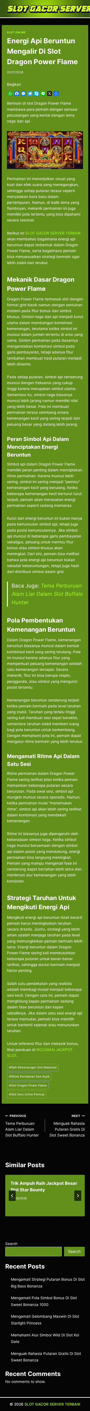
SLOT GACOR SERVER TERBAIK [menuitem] (53, 233)
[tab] (36, 1220)
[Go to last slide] (12, 1195)
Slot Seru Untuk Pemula (26, 1094)
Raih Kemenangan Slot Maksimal (33, 1067)
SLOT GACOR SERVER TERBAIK (52, 1404)
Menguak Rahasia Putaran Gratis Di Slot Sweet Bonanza (67, 1125)
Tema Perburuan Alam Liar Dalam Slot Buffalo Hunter (47, 594)
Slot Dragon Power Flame (28, 1085)
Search (11, 1244)
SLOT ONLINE (16, 32)
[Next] (77, 1195)
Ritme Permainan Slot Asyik (29, 1076)
